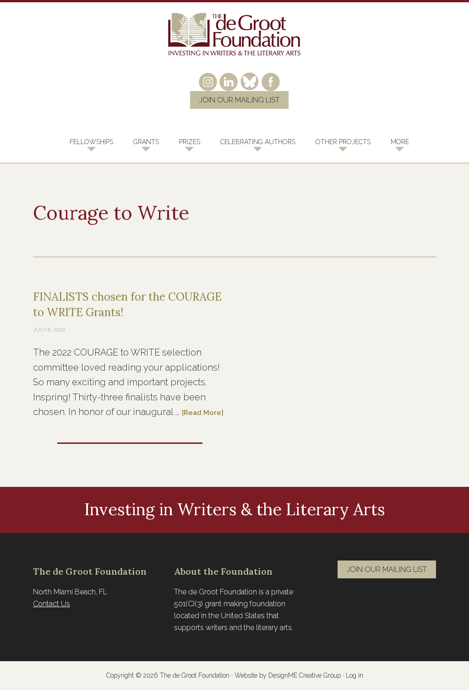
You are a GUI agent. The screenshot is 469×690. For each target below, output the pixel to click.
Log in (354, 675)
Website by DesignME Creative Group (287, 675)
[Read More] (203, 413)
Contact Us (51, 603)
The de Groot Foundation (234, 34)
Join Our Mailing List (239, 100)
